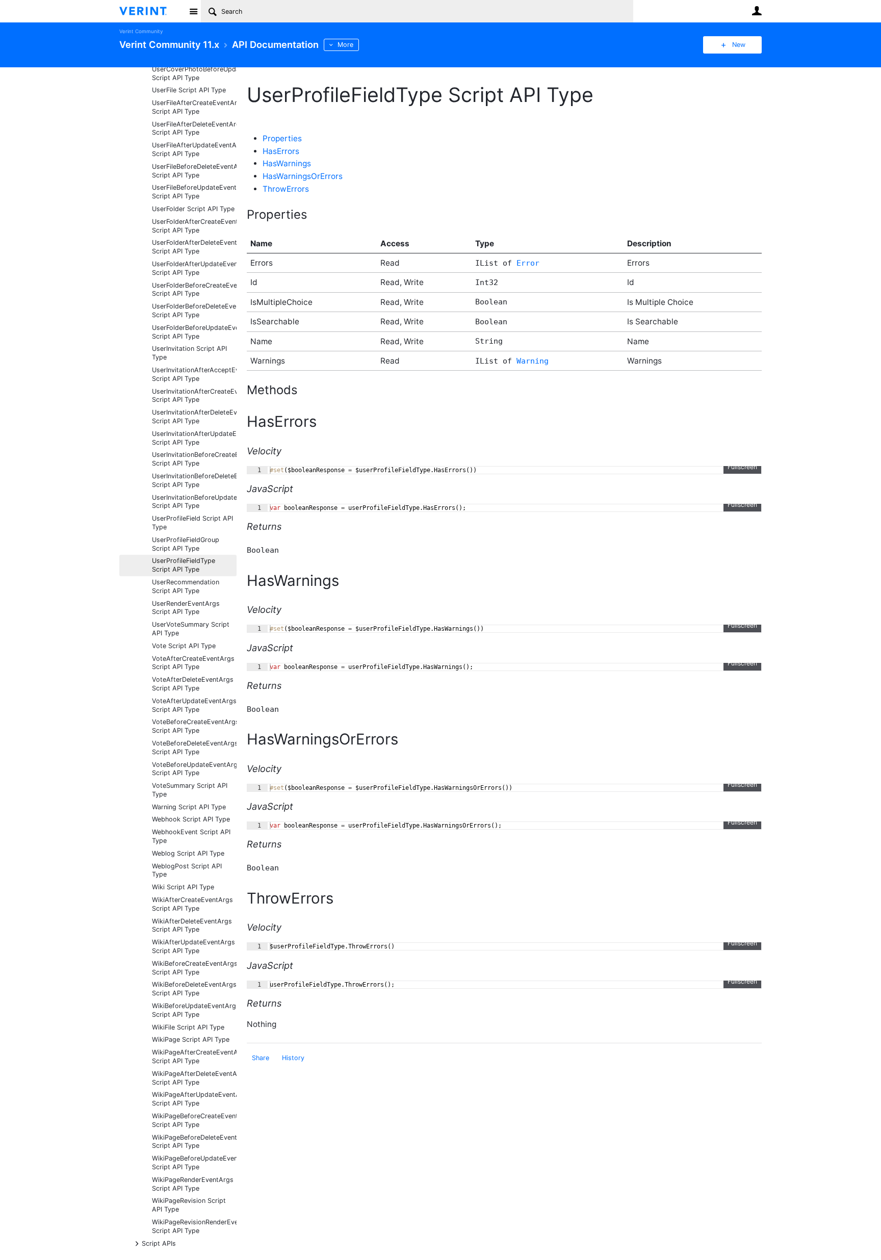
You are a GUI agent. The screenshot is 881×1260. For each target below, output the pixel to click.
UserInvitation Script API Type (189, 353)
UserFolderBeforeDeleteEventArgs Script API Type (194, 310)
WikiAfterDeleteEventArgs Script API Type (192, 925)
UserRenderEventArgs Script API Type (186, 608)
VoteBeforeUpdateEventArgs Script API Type (194, 769)
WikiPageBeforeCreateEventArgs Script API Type (194, 1120)
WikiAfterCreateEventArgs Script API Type (192, 904)
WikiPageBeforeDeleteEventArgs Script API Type (194, 1142)
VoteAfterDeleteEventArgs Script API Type (193, 684)
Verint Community (141, 31)
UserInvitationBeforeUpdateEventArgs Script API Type (194, 502)
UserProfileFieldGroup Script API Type (185, 544)
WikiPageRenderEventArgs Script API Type (193, 1184)
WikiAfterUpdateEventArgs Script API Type (193, 946)
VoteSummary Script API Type (189, 790)
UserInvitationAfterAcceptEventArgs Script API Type (194, 374)
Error (527, 263)
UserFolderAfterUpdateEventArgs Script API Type (194, 268)
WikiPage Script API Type (190, 1039)
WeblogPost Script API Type (187, 870)
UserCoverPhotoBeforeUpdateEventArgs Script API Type (194, 73)
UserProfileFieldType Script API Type (183, 565)
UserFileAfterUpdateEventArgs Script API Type (194, 149)
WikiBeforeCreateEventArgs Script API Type (194, 968)
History (293, 1058)
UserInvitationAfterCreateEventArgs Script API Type (194, 396)
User (757, 11)
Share (260, 1058)
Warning (532, 361)
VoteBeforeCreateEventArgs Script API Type (194, 726)
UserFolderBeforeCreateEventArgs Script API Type (194, 289)
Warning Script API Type (189, 807)
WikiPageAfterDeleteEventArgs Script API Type (194, 1078)
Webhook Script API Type (191, 819)
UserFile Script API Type (189, 90)
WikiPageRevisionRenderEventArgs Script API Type (194, 1226)
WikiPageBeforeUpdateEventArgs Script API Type (194, 1162)
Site (193, 11)
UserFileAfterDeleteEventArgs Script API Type (194, 128)
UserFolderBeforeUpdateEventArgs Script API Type (194, 332)
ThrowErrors (286, 189)
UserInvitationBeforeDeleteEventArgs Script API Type (194, 480)
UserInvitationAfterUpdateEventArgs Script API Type (194, 438)
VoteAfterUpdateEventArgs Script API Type (194, 705)
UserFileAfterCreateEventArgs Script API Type (194, 107)
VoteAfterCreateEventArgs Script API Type (193, 663)
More (345, 44)
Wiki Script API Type (183, 887)
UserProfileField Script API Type (192, 523)
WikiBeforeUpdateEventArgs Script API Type (194, 1010)
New (738, 44)
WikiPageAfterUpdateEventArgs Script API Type (194, 1099)
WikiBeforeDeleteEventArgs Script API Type (194, 989)
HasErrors (281, 151)
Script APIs (159, 1243)
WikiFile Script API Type (188, 1027)
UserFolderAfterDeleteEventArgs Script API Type (194, 247)
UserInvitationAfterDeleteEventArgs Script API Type (194, 416)
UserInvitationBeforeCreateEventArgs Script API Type (194, 459)
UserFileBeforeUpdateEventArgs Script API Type (194, 192)
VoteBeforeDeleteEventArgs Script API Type (194, 747)
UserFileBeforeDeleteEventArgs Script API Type (194, 171)
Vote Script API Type (184, 646)
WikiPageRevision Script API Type (189, 1205)
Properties (282, 138)
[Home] (151, 11)
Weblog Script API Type (188, 853)
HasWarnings (287, 163)
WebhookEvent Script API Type (191, 836)
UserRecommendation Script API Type (185, 586)
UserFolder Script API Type (193, 209)
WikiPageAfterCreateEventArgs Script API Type (194, 1056)
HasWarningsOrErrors (303, 176)
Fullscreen (742, 467)
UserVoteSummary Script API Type (190, 629)
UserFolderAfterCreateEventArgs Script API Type (194, 226)
